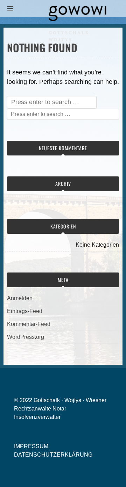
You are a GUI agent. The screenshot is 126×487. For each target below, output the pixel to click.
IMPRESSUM (31, 446)
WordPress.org (25, 337)
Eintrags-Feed (24, 311)
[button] (6, 8)
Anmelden (20, 298)
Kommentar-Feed (28, 324)
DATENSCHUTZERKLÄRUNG (53, 455)
